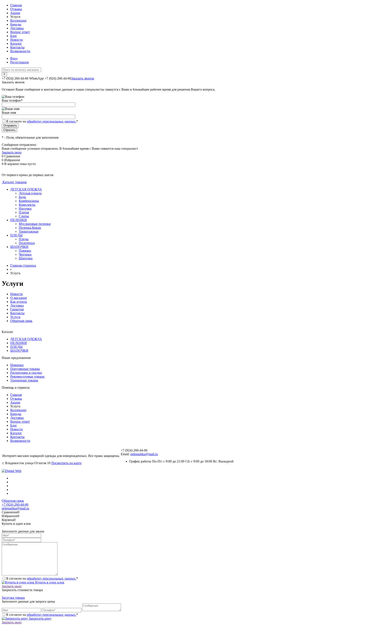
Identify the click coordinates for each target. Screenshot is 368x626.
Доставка (17, 28)
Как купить (18, 301)
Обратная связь (21, 321)
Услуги (15, 317)
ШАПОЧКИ (19, 350)
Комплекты (27, 204)
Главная (16, 5)
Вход (13, 58)
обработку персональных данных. (51, 121)
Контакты (17, 47)
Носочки (25, 208)
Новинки (17, 365)
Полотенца (27, 243)
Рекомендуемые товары (27, 376)
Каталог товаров (14, 182)
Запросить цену (40, 618)
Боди (22, 197)
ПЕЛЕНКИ (18, 343)
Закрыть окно (12, 152)
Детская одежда (30, 193)
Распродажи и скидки (26, 372)
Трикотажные (29, 231)
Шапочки (26, 258)
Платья (24, 212)
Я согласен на (42, 121)
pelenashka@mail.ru (144, 454)
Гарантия (17, 309)
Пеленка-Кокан (30, 227)
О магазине (18, 298)
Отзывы (16, 9)
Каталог (16, 43)
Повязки (25, 250)
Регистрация (19, 62)
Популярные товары (25, 369)
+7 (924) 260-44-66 (15, 504)
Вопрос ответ (20, 32)
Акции (15, 13)
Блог (13, 36)
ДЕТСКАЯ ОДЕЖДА (26, 339)
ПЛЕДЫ (16, 347)
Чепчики (25, 254)
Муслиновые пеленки (35, 224)
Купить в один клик (49, 582)
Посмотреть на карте (66, 463)
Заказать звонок (82, 78)
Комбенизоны (29, 201)
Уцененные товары (24, 380)
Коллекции (18, 20)
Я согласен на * (42, 578)
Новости (16, 39)
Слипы (24, 216)
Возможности (20, 51)
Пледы (24, 239)
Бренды (15, 24)
